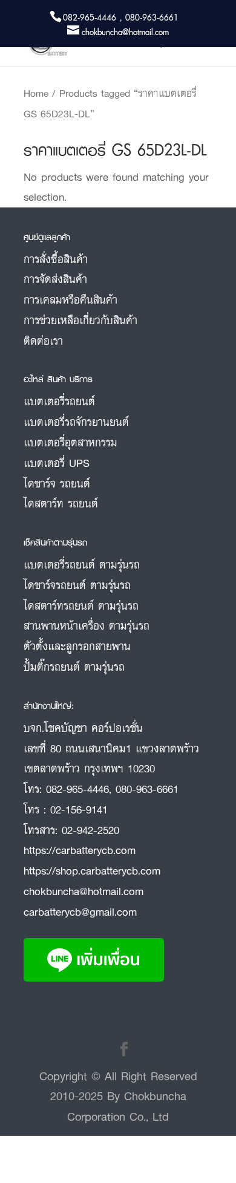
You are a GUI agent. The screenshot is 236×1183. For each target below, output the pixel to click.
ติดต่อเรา (43, 340)
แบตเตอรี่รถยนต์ (59, 401)
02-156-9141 (79, 809)
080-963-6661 (147, 788)
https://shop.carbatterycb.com (92, 870)
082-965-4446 (77, 788)
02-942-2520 (90, 829)
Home (36, 93)
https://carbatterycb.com (80, 849)
